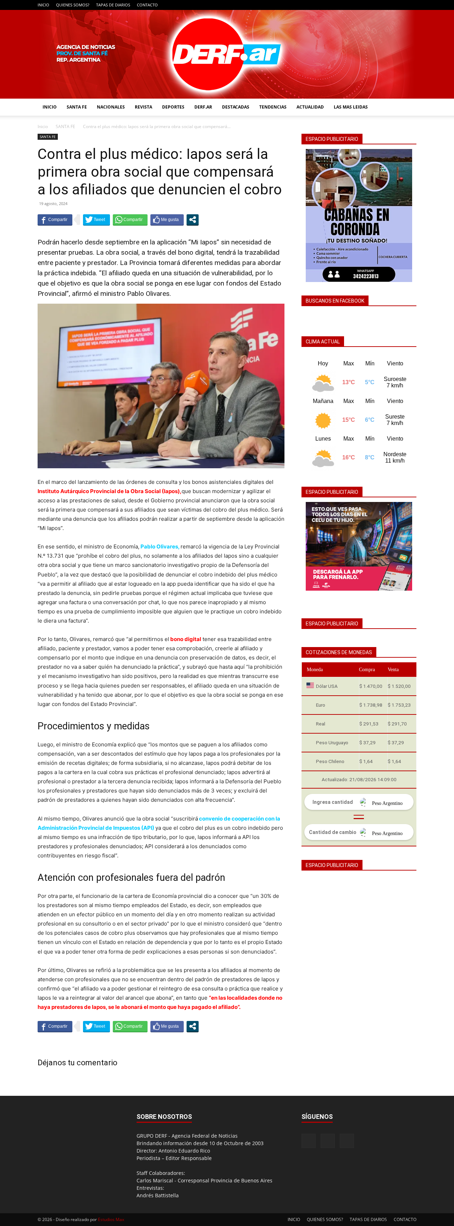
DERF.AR (203, 107)
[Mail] (399, 5)
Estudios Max (111, 1219)
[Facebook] (387, 5)
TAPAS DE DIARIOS (113, 4)
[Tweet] (96, 219)
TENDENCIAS (273, 107)
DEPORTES (173, 107)
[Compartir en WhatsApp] (130, 219)
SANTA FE (77, 107)
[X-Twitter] (411, 5)
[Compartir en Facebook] (55, 219)
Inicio (43, 126)
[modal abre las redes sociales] (193, 219)
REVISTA (143, 107)
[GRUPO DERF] (227, 54)
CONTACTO (147, 4)
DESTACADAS (235, 107)
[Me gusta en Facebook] (167, 219)
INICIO (43, 4)
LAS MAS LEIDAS (351, 107)
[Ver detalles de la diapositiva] (359, 546)
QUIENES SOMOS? (72, 4)
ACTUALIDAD (310, 107)
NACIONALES (111, 107)
